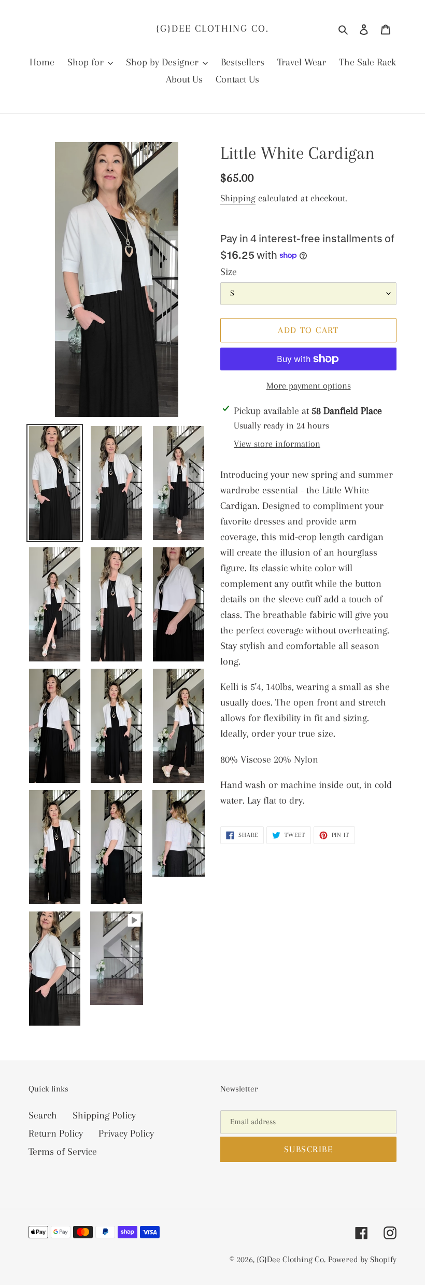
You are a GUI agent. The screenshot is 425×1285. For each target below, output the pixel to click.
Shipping (238, 198)
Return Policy (56, 1133)
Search (43, 1115)
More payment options (308, 385)
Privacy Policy (126, 1133)
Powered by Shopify (362, 1259)
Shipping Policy (104, 1115)
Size (228, 272)
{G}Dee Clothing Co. (212, 28)
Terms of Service (63, 1151)
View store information (277, 443)
